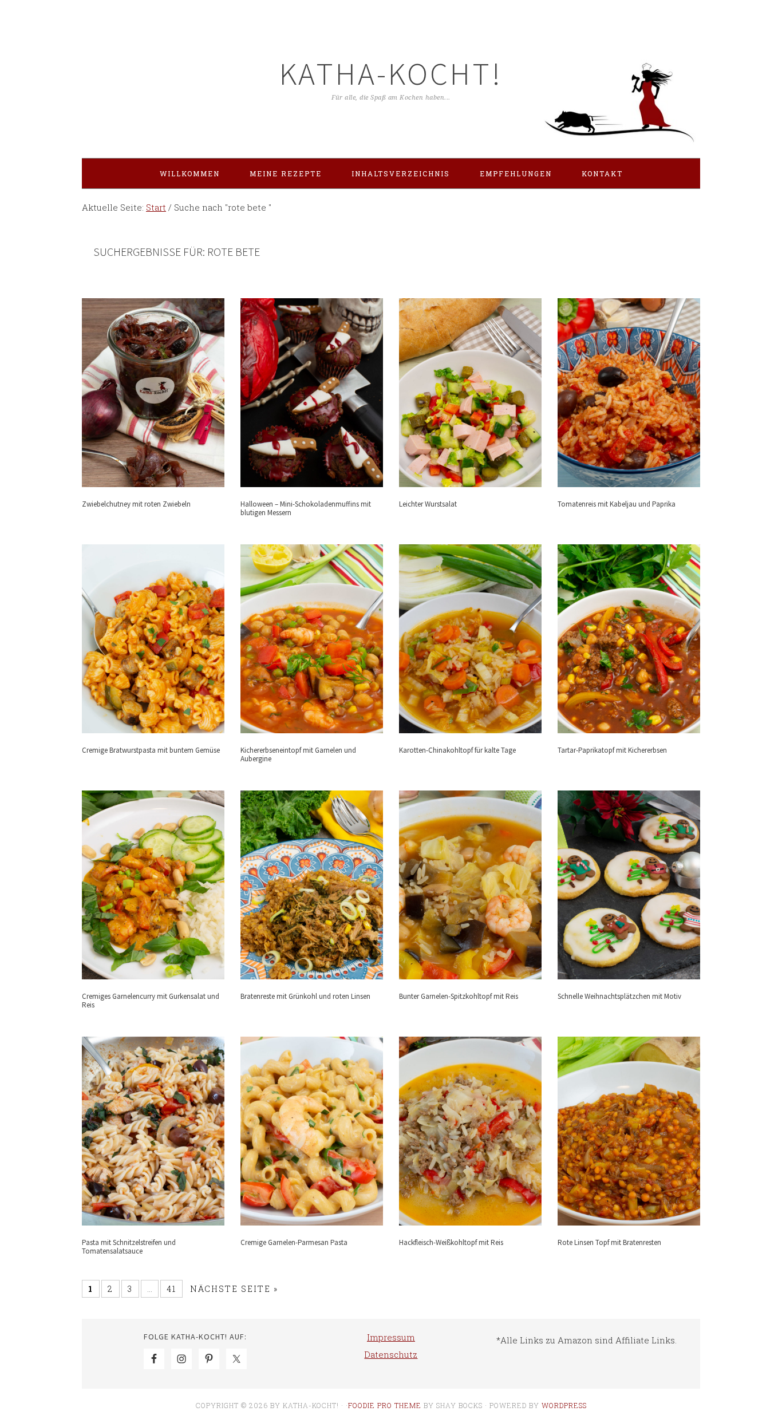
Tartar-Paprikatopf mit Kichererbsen (612, 750)
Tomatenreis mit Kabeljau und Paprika (617, 504)
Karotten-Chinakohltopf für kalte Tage (457, 750)
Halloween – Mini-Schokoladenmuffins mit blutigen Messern (305, 508)
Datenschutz (390, 1354)
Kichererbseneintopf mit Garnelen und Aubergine (298, 754)
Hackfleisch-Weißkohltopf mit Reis (451, 1242)
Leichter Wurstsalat (428, 504)
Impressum (391, 1337)
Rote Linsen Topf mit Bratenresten (609, 1242)
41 (171, 1288)
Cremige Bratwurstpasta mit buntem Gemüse (151, 750)
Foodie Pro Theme (384, 1405)
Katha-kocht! (391, 73)
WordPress (564, 1405)
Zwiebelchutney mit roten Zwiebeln (136, 504)
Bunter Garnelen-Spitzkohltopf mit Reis (458, 996)
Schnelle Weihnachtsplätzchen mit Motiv (619, 996)
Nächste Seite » (234, 1288)
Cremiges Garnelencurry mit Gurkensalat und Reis (150, 1000)
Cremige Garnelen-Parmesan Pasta (293, 1242)
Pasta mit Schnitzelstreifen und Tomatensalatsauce (129, 1247)
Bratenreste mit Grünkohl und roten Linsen (305, 996)
